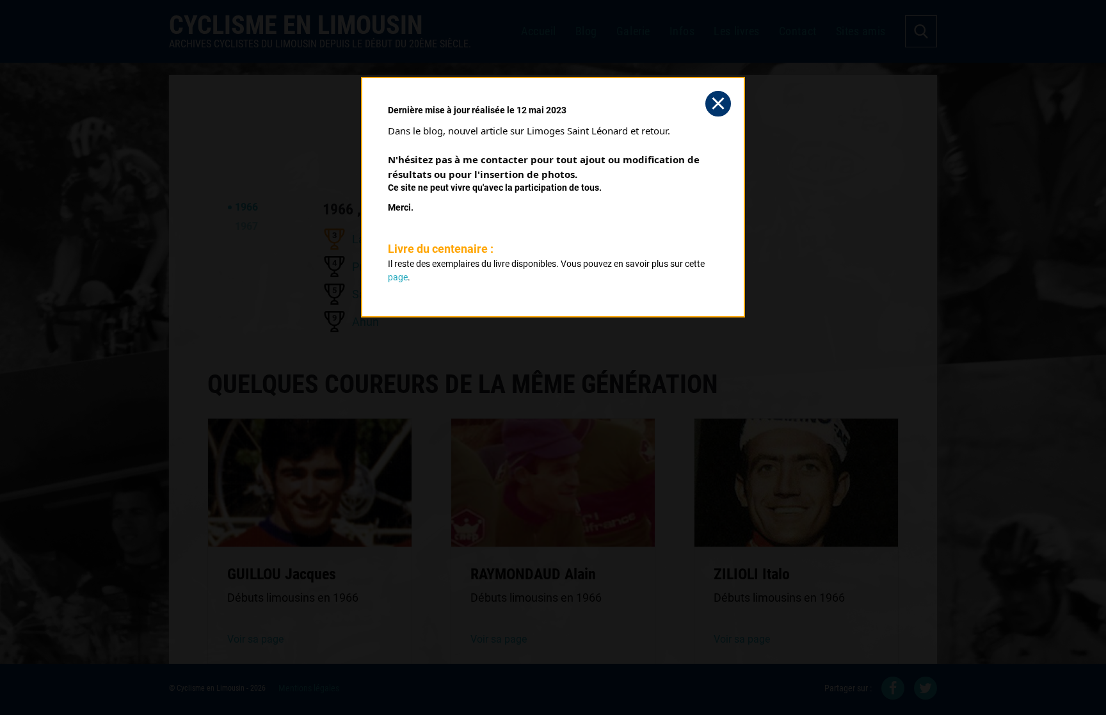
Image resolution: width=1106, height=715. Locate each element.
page (398, 277)
